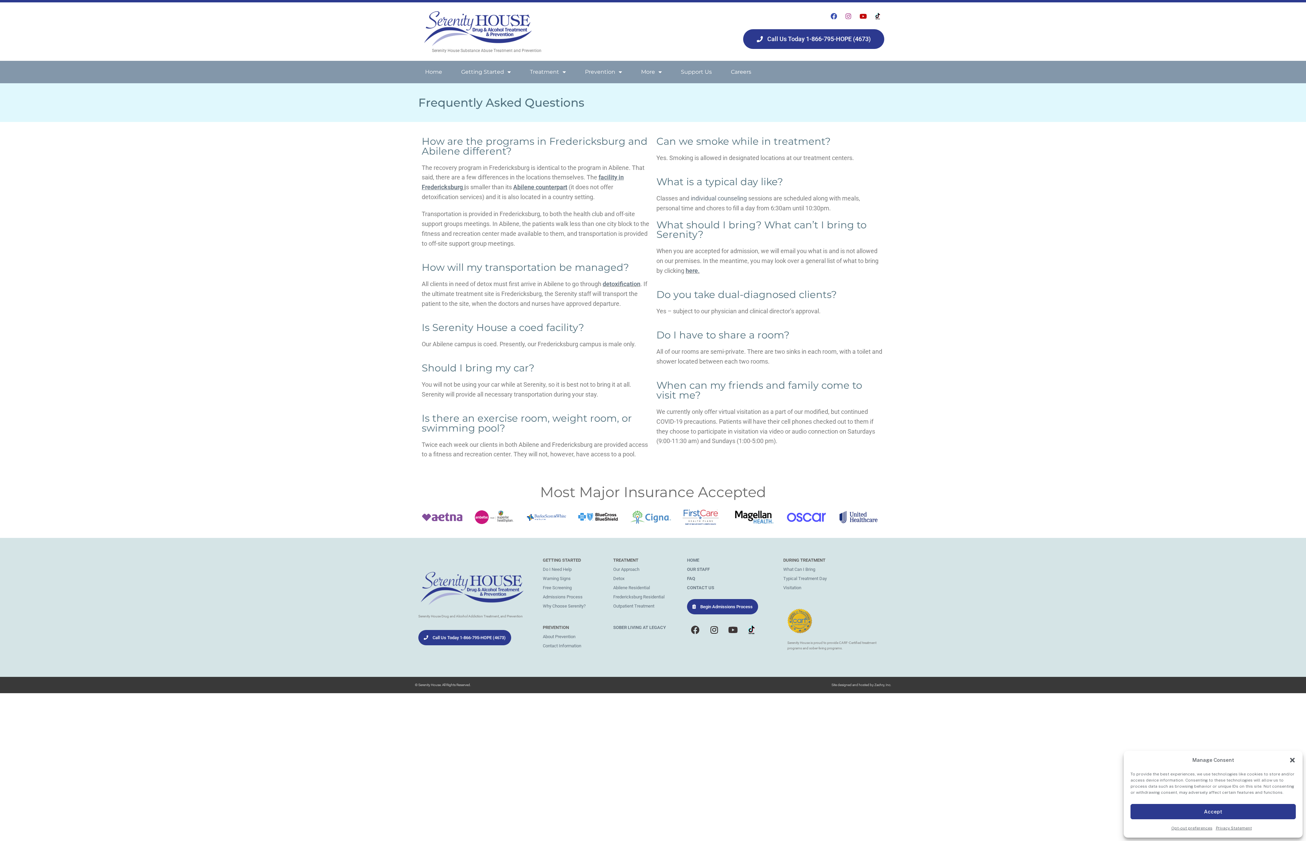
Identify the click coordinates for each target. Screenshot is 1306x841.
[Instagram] (848, 16)
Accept (1213, 811)
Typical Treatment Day (805, 578)
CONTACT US (700, 587)
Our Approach (626, 569)
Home (433, 72)
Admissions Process (563, 596)
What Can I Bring (799, 569)
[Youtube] (863, 16)
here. (693, 270)
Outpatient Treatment (633, 606)
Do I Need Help (557, 569)
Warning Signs (557, 578)
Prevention (600, 72)
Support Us (696, 72)
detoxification (621, 283)
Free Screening (557, 587)
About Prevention (559, 636)
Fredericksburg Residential (639, 596)
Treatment (544, 72)
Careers (741, 72)
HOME (693, 560)
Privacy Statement (1234, 828)
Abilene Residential (631, 587)
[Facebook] (833, 16)
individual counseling (719, 198)
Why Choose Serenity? (564, 606)
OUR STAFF (698, 569)
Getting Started (482, 72)
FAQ (691, 578)
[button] (1292, 760)
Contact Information (562, 645)
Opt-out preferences (1191, 828)
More (648, 72)
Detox (618, 578)
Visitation (792, 587)
